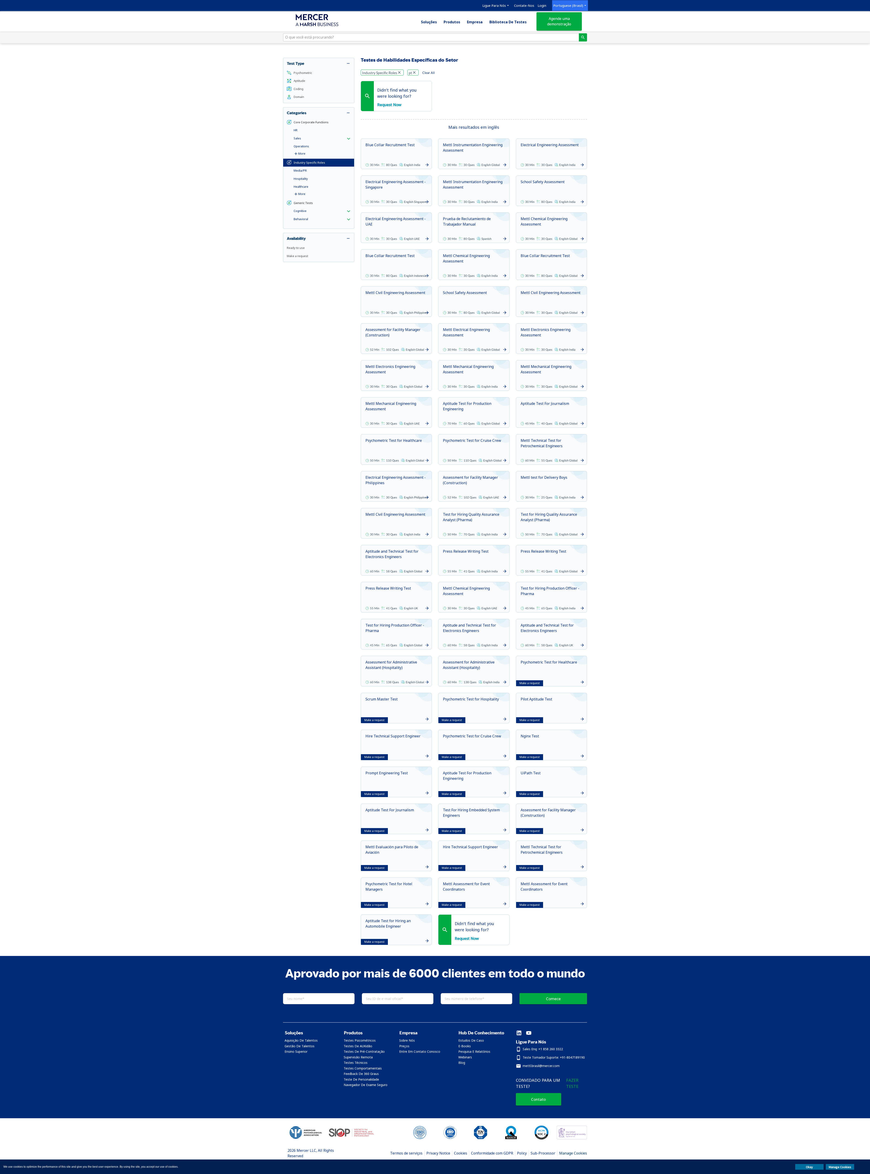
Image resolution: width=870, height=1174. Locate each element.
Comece (553, 998)
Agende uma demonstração (559, 21)
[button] (318, 73)
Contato (538, 1099)
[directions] (583, 37)
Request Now (389, 104)
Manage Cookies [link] (573, 1153)
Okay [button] (809, 1167)
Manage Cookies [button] (840, 1167)
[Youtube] (529, 1033)
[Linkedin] (519, 1033)
